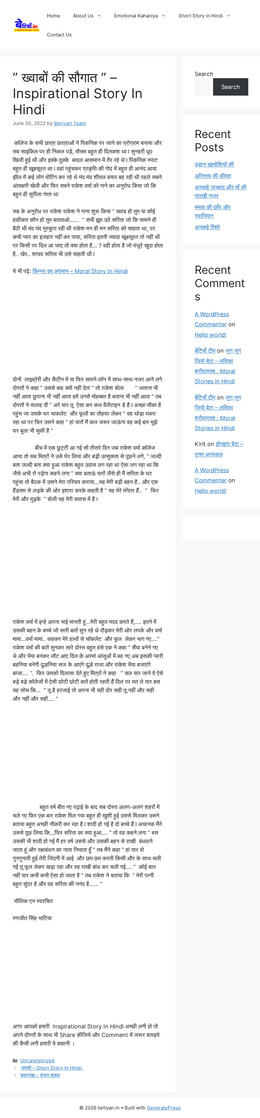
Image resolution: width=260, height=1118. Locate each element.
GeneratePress (164, 1108)
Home (53, 16)
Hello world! (210, 334)
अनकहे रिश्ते (207, 227)
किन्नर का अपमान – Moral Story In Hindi (80, 271)
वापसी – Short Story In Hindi (51, 1068)
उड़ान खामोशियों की (214, 164)
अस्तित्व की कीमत (213, 176)
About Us (83, 16)
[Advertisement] (88, 328)
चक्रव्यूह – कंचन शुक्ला (40, 1075)
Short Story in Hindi (201, 16)
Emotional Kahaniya (136, 16)
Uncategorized (37, 1061)
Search (204, 74)
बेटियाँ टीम (205, 350)
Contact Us (59, 35)
